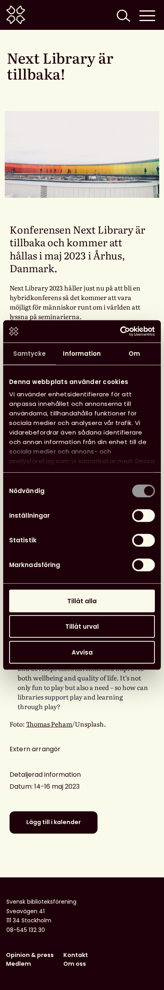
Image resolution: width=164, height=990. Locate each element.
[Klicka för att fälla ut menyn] (147, 15)
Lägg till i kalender (53, 822)
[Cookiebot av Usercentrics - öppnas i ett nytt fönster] (120, 331)
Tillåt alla (82, 600)
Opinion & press (30, 955)
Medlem (18, 964)
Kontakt (75, 955)
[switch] (143, 515)
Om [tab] (134, 353)
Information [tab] (82, 353)
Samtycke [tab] (29, 353)
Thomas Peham (49, 724)
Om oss (74, 964)
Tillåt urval (82, 626)
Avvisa (82, 652)
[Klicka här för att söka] (122, 15)
